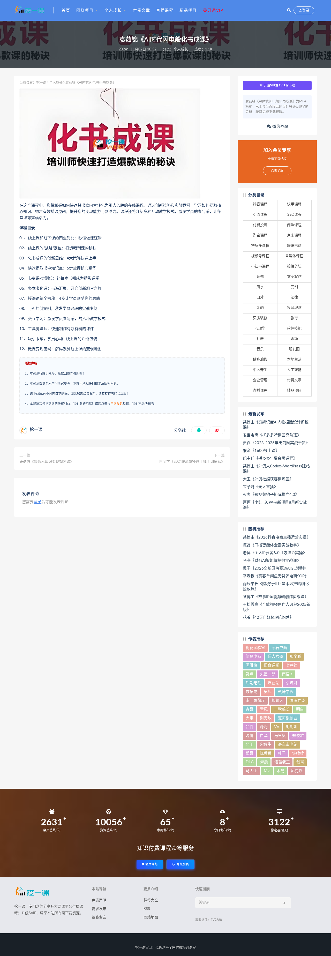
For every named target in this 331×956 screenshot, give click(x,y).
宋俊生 (266, 744)
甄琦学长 (286, 692)
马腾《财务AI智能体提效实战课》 (272, 561)
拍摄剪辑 (294, 266)
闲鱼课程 (294, 225)
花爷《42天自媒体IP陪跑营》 (268, 617)
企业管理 (260, 380)
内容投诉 (116, 403)
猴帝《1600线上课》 (261, 451)
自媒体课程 (294, 256)
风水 (260, 287)
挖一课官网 (143, 947)
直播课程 (164, 10)
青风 (264, 709)
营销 (294, 287)
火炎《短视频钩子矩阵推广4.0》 (271, 495)
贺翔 (249, 674)
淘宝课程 (260, 235)
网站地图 (151, 917)
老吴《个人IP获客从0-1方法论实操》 (275, 553)
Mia (267, 771)
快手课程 (294, 204)
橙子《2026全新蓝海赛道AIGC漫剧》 (275, 568)
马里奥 (280, 736)
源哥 (264, 727)
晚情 (249, 736)
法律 (294, 297)
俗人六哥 (275, 657)
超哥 (249, 753)
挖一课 (41, 82)
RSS (147, 909)
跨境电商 (294, 246)
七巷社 (291, 665)
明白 (300, 709)
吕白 (249, 727)
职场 (294, 339)
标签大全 (151, 900)
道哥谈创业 (287, 718)
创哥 (300, 762)
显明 (249, 744)
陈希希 (266, 753)
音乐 (260, 349)
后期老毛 (253, 683)
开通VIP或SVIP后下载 (279, 85)
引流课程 (260, 214)
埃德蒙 (273, 683)
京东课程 (294, 235)
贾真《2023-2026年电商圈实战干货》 (276, 443)
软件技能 (294, 328)
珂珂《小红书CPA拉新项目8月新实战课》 (275, 505)
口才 (260, 297)
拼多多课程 (260, 246)
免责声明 (99, 900)
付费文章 (141, 10)
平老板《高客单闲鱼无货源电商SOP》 (276, 576)
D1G (250, 762)
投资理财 (294, 308)
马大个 (251, 771)
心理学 (260, 328)
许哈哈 (298, 753)
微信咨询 (279, 127)
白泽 (264, 736)
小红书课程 (260, 266)
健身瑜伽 (260, 359)
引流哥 (291, 683)
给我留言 (99, 917)
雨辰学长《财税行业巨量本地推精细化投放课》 (276, 586)
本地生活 (294, 359)
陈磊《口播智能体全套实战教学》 (272, 545)
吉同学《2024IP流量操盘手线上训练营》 (192, 462)
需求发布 (99, 909)
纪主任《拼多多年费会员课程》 (270, 458)
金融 (260, 308)
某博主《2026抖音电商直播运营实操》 (276, 537)
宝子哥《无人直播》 (260, 487)
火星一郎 (267, 674)
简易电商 (253, 657)
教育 (294, 318)
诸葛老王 (282, 762)
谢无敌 (266, 718)
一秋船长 (282, 709)
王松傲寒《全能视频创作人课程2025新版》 (276, 607)
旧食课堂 (271, 665)
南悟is (287, 674)
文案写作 (294, 277)
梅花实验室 (255, 648)
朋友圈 (294, 349)
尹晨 (264, 762)
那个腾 (295, 657)
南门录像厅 (255, 701)
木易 (280, 771)
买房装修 (260, 318)
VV (276, 727)
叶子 (282, 753)
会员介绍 (151, 864)
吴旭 (268, 692)
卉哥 (249, 709)
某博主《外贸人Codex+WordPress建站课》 (276, 468)
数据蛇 (251, 692)
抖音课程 (260, 204)
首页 (66, 10)
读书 (260, 277)
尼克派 (297, 771)
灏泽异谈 (297, 701)
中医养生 (260, 370)
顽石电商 (279, 648)
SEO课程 (294, 214)
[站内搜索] (288, 10)
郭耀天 (277, 701)
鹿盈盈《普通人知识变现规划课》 (46, 462)
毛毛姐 (291, 727)
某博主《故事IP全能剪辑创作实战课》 (275, 597)
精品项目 (188, 10)
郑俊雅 (298, 736)
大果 (249, 718)
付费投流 (260, 225)
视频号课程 (260, 256)
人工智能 (294, 370)
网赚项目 (84, 10)
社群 (260, 339)
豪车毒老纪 (287, 744)
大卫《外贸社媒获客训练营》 (268, 479)
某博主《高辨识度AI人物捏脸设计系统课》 (276, 424)
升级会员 (182, 864)
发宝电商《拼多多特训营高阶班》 (272, 435)
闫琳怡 (251, 665)
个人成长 (113, 10)
